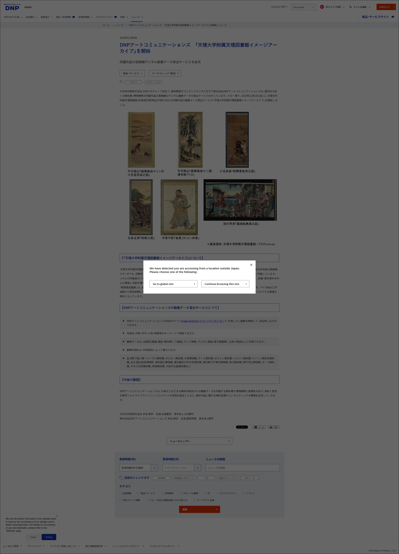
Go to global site (163, 284)
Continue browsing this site (222, 284)
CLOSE (251, 265)
